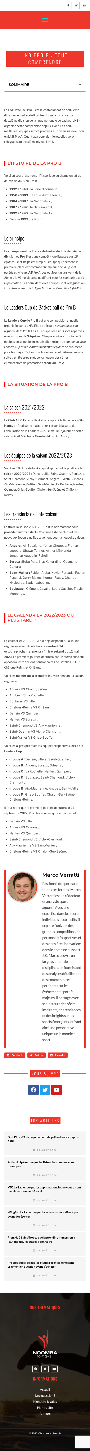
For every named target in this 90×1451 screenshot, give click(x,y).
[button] (45, 20)
